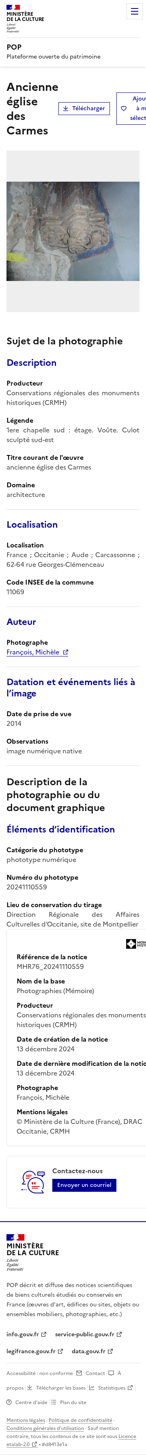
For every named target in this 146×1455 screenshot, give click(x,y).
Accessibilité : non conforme (39, 1373)
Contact (95, 1373)
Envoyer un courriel (84, 1185)
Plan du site (73, 1402)
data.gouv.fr (88, 1351)
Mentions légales (25, 1420)
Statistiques (111, 1388)
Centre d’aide (31, 1402)
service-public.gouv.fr (84, 1334)
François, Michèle (32, 652)
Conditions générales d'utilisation (45, 1428)
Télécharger (88, 108)
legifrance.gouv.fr (31, 1351)
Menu (135, 11)
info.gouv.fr (22, 1334)
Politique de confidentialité (80, 1420)
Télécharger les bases (61, 1388)
